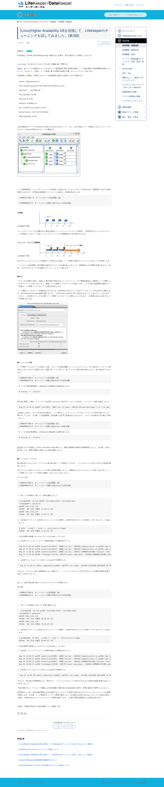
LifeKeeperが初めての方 (132, 36)
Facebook (18, 713)
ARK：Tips (126, 73)
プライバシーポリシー (122, 782)
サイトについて (128, 31)
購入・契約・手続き (130, 117)
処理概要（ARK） (129, 54)
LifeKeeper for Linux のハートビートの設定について (39, 749)
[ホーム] (49, 8)
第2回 (19, 447)
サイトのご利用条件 (139, 782)
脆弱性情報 (126, 107)
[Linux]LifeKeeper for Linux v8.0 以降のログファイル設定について (44, 765)
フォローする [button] (105, 43)
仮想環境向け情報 (129, 92)
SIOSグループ (107, 782)
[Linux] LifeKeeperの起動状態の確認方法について (38, 760)
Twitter (22, 713)
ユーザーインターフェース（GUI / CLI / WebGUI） (133, 86)
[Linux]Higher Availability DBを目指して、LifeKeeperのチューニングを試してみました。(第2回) (55, 755)
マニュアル (118, 5)
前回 (19, 68)
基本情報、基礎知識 (65, 22)
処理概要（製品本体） (131, 50)
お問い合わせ (129, 5)
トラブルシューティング (132, 101)
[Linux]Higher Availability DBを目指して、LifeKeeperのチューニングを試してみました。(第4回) (56, 744)
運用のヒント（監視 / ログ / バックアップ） (133, 78)
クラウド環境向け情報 (131, 96)
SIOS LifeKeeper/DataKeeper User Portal (33, 22)
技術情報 (53, 22)
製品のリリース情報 (130, 112)
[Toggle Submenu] (144, 30)
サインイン (140, 5)
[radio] (58, 726)
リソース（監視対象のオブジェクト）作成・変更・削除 (133, 61)
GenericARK (127, 69)
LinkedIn (25, 713)
